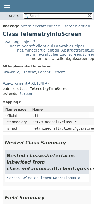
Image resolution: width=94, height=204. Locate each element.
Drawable (11, 72)
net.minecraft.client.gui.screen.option (55, 26)
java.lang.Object (18, 42)
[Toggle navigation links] (7, 6)
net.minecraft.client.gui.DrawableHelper (47, 46)
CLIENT (38, 83)
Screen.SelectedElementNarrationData (43, 178)
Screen (25, 94)
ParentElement (51, 72)
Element (28, 72)
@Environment (15, 83)
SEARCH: (16, 16)
